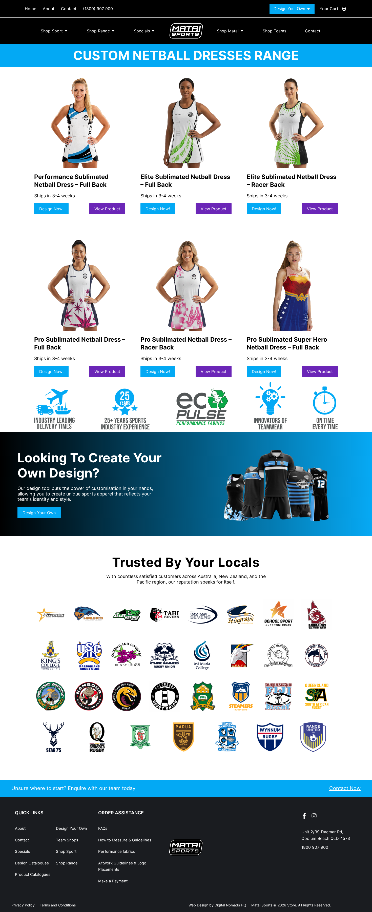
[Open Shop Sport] (66, 31)
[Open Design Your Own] (308, 9)
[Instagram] (314, 816)
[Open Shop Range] (113, 31)
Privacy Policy (23, 905)
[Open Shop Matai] (242, 31)
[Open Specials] (153, 31)
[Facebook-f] (304, 816)
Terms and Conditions (58, 905)
